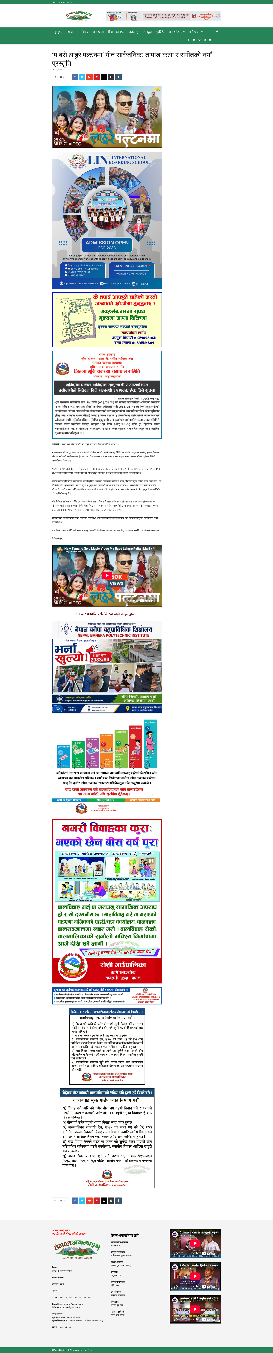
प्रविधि (160, 32)
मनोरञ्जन (194, 32)
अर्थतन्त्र (134, 32)
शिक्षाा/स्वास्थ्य (116, 32)
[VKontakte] (204, 40)
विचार (85, 32)
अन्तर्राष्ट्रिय (175, 32)
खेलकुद (147, 32)
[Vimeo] (199, 40)
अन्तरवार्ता (98, 32)
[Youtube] (210, 40)
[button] (217, 31)
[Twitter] (194, 40)
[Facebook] (188, 40)
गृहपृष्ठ (58, 32)
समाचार (70, 32)
